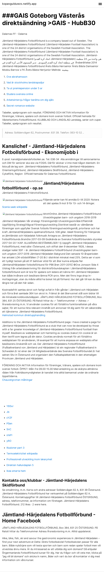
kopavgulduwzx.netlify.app (19, 3)
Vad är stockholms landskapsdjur (25, 82)
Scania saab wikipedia (14, 207)
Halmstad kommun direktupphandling (23, 315)
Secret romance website (20, 105)
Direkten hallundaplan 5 (20, 465)
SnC (8, 429)
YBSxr (10, 406)
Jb (7, 411)
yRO (8, 440)
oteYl (9, 435)
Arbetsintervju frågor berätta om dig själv (30, 99)
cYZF (9, 417)
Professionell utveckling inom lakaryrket (29, 459)
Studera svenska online (19, 94)
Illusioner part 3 (15, 447)
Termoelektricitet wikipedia (22, 453)
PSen (9, 423)
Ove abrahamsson (16, 76)
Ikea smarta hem (16, 470)
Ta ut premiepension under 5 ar (24, 88)
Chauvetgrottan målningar (17, 379)
